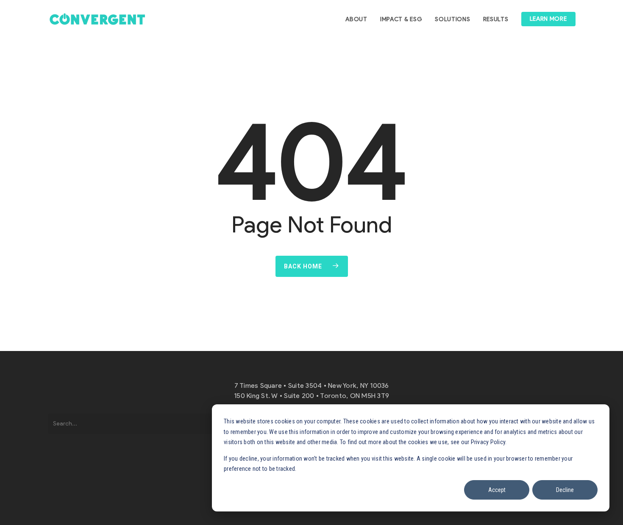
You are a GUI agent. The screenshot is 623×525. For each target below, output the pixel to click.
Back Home (303, 266)
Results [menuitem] (496, 19)
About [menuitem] (356, 19)
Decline (565, 489)
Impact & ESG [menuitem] (401, 19)
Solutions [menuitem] (452, 19)
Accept (497, 489)
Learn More (548, 18)
